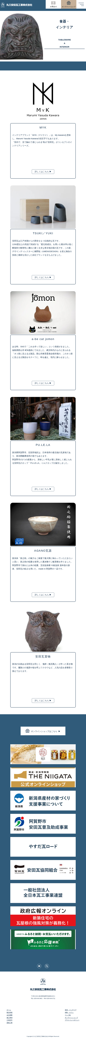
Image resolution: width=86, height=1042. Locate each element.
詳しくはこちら (43, 172)
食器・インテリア (70, 1010)
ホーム (9, 1010)
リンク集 (68, 1015)
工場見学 (9, 1020)
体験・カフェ (69, 1012)
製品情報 (9, 1012)
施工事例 (9, 1018)
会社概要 (9, 1015)
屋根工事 (9, 1023)
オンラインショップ (71, 1018)
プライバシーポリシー (72, 1020)
